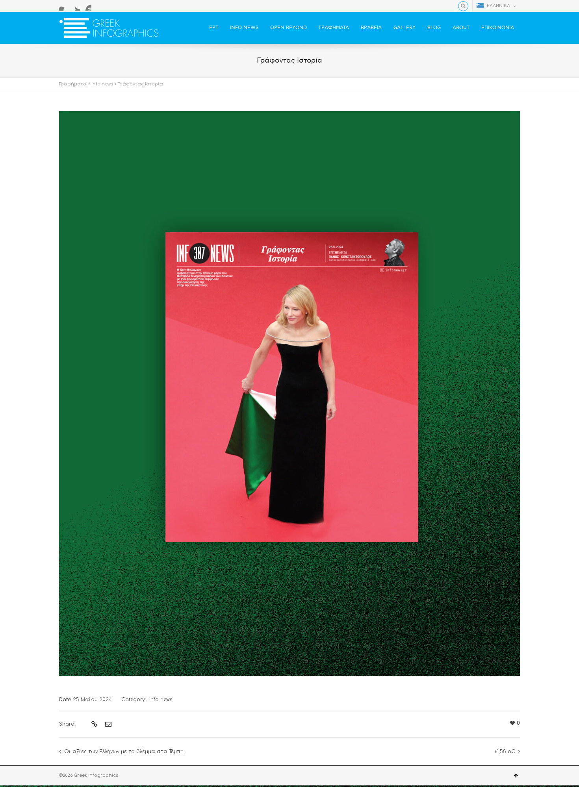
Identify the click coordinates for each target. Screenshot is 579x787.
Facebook (64, 6)
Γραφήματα (73, 84)
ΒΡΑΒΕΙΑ (371, 28)
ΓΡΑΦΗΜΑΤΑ (334, 28)
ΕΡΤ (213, 28)
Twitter (75, 6)
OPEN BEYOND (288, 28)
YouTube (86, 6)
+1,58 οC (504, 751)
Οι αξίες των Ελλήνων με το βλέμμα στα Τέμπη (124, 751)
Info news (102, 84)
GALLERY (404, 28)
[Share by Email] (107, 724)
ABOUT (461, 28)
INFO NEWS (244, 28)
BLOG (434, 28)
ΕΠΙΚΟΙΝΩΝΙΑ (497, 28)
